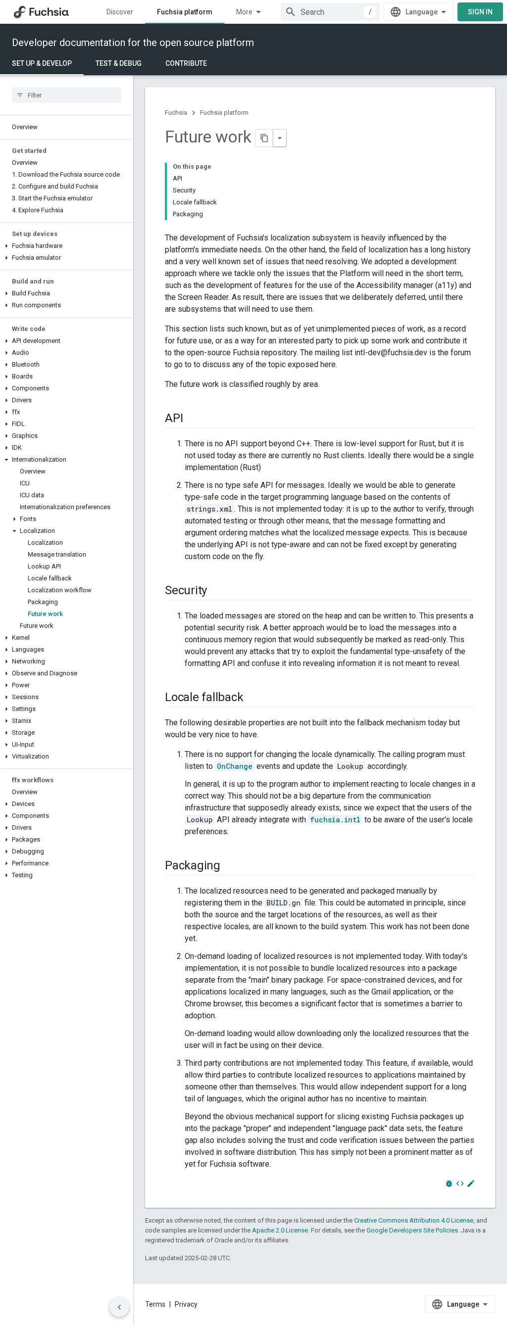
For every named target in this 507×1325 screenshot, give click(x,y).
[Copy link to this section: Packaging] (230, 866)
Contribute (186, 63)
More (244, 12)
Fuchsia (176, 112)
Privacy (186, 1304)
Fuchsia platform (184, 12)
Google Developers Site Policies (412, 1230)
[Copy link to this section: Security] (217, 591)
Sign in (480, 12)
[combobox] (330, 12)
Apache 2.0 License (280, 1230)
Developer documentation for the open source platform (133, 42)
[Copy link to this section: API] (193, 419)
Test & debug (119, 63)
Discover (119, 12)
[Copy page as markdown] (264, 138)
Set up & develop (42, 63)
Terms (155, 1304)
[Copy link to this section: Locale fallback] (253, 698)
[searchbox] (66, 95)
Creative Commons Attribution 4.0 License (413, 1220)
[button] (66, 246)
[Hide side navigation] (119, 1307)
